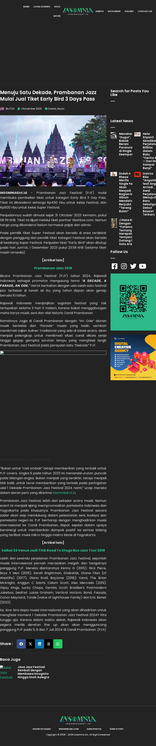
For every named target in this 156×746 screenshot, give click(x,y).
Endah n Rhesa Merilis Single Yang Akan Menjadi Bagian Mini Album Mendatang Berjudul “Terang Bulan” (128, 192)
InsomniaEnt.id (64, 492)
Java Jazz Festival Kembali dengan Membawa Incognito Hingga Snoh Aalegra (33, 672)
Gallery (129, 11)
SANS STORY (117, 729)
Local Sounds (42, 6)
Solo (57, 6)
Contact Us (145, 11)
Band (26, 6)
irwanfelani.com (69, 729)
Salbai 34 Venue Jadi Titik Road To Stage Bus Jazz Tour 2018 (53, 550)
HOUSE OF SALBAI (42, 729)
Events (100, 11)
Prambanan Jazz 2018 (53, 268)
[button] (21, 643)
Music (61, 108)
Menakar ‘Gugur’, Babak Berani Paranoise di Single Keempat (126, 144)
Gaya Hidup (114, 11)
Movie (57, 16)
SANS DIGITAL (94, 729)
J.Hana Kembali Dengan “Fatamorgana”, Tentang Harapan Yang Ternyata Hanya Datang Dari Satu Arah (131, 232)
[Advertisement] (78, 53)
